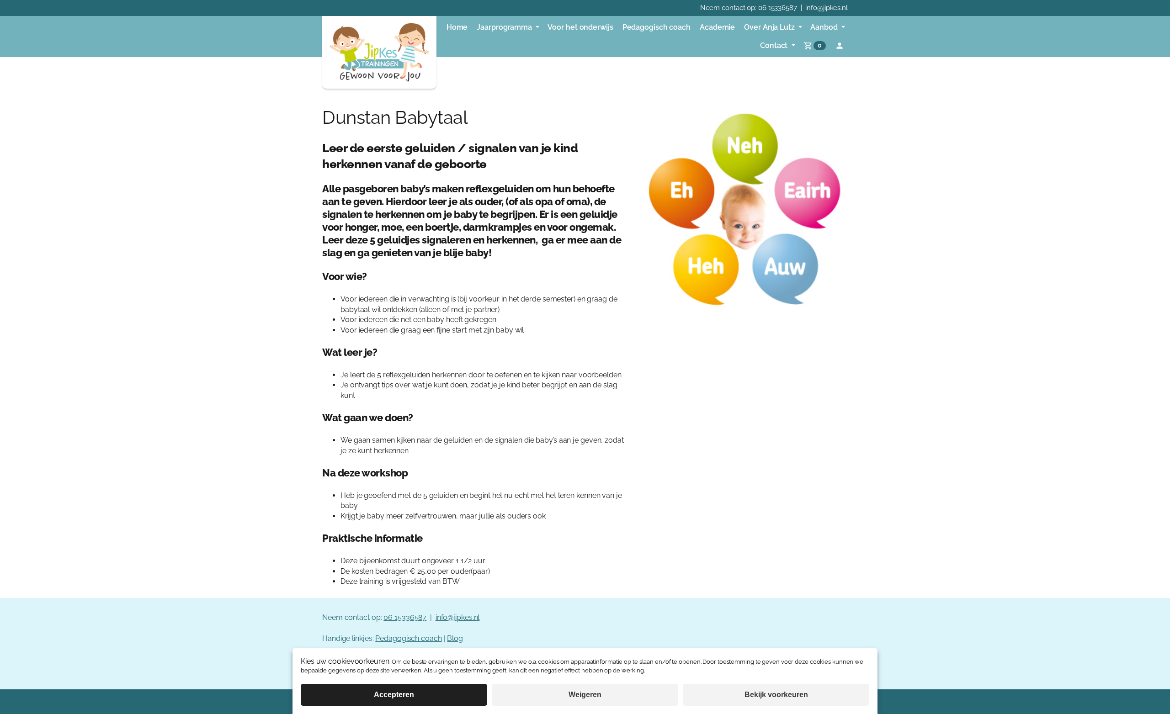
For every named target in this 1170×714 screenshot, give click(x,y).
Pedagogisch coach (408, 638)
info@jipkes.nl (826, 8)
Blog (455, 638)
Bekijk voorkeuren (776, 694)
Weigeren (585, 694)
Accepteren (394, 694)
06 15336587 (777, 8)
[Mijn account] (839, 45)
